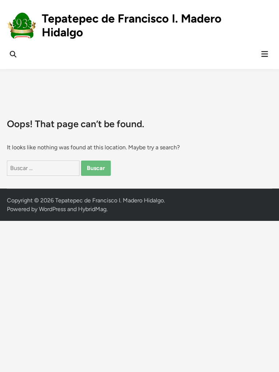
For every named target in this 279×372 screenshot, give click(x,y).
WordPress (52, 209)
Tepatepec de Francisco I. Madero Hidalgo (109, 200)
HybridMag (92, 209)
